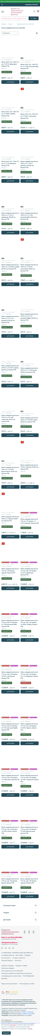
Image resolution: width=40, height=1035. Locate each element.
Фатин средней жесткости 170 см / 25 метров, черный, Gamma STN (10, 571)
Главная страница (7, 965)
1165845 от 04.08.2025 (28, 1013)
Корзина (4, 978)
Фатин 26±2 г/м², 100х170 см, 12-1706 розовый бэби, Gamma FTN (29, 66)
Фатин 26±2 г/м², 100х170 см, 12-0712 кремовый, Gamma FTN (10, 64)
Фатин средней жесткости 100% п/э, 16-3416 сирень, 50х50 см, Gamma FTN (10, 368)
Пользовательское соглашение (12, 971)
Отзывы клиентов (18, 958)
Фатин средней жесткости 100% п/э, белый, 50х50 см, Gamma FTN (29, 467)
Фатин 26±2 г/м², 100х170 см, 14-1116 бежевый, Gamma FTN (10, 163)
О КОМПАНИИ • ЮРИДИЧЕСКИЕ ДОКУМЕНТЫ (17, 952)
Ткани (10, 24)
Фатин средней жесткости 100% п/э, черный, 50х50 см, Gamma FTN (10, 519)
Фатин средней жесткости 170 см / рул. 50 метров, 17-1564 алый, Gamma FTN (10, 777)
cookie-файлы (12, 1025)
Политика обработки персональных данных (16, 973)
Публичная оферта (7, 968)
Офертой (30, 1028)
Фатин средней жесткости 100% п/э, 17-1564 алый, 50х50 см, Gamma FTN (29, 370)
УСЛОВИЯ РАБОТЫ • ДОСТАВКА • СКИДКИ (15, 955)
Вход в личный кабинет (9, 983)
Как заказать (6, 958)
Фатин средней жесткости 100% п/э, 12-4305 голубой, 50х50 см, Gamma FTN (10, 267)
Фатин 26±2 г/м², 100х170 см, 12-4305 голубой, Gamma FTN (10, 114)
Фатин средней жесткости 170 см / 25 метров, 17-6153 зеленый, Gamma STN (29, 521)
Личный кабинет (7, 960)
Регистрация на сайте (26, 983)
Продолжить (6, 1033)
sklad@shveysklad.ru (9, 942)
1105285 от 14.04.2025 (27, 1012)
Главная (3, 24)
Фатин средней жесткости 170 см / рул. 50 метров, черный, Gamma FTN (29, 881)
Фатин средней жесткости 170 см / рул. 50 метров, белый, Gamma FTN (10, 881)
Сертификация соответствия (11, 976)
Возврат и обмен (21, 965)
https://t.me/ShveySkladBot (11, 937)
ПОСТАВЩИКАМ (28, 976)
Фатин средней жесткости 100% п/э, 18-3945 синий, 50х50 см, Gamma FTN (29, 420)
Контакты (18, 960)
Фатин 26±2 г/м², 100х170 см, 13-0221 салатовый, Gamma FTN (29, 116)
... (14, 24)
